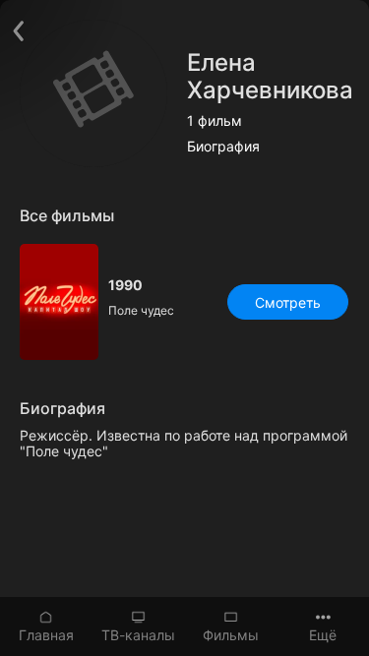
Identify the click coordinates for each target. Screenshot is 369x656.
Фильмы (231, 634)
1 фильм (214, 121)
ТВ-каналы (138, 634)
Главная (46, 634)
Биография (223, 146)
